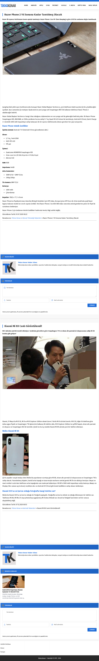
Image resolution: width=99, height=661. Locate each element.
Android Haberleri (29, 508)
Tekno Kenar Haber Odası (27, 262)
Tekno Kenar (16, 218)
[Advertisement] (49, 90)
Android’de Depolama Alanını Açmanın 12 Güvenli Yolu (12, 591)
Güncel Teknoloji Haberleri (32, 218)
